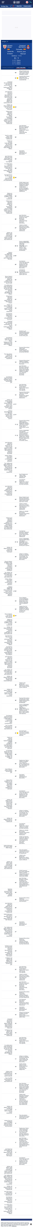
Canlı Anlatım (20, 67)
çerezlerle (23, 1225)
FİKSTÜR (19, 6)
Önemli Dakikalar (8, 67)
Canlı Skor (16, 2)
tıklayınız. (14, 1226)
